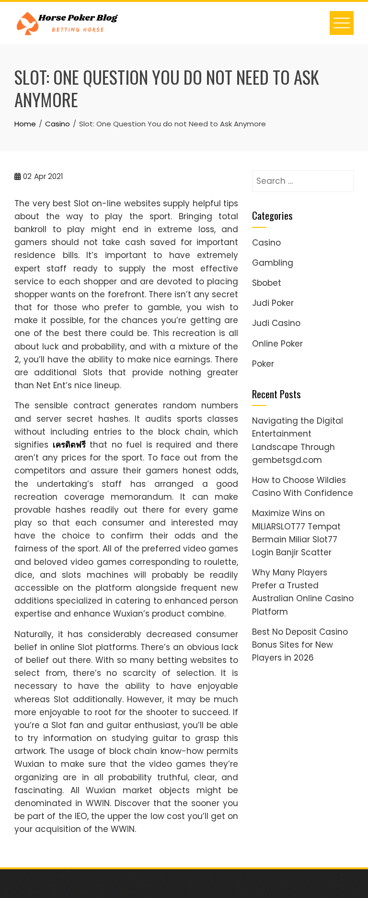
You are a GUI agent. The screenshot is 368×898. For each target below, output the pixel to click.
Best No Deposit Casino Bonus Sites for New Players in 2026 (300, 644)
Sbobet (266, 283)
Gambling (272, 263)
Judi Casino (276, 323)
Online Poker (277, 343)
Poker (263, 364)
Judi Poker (273, 303)
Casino (266, 242)
